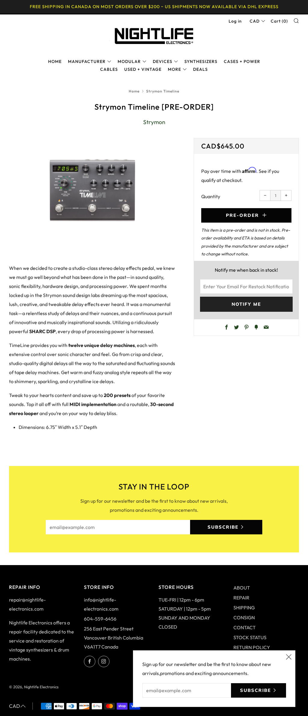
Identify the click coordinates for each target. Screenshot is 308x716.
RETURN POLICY (251, 647)
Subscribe (223, 527)
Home (134, 91)
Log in (235, 21)
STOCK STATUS (249, 637)
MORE (174, 69)
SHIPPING (244, 608)
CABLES (109, 69)
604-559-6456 (100, 619)
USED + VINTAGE (143, 69)
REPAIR (241, 598)
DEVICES (162, 61)
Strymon (154, 122)
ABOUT (241, 588)
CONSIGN (244, 617)
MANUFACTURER (87, 61)
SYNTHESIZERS (200, 61)
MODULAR (129, 61)
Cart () (279, 21)
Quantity (210, 196)
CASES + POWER (242, 61)
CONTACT (244, 627)
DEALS (200, 69)
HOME (55, 61)
